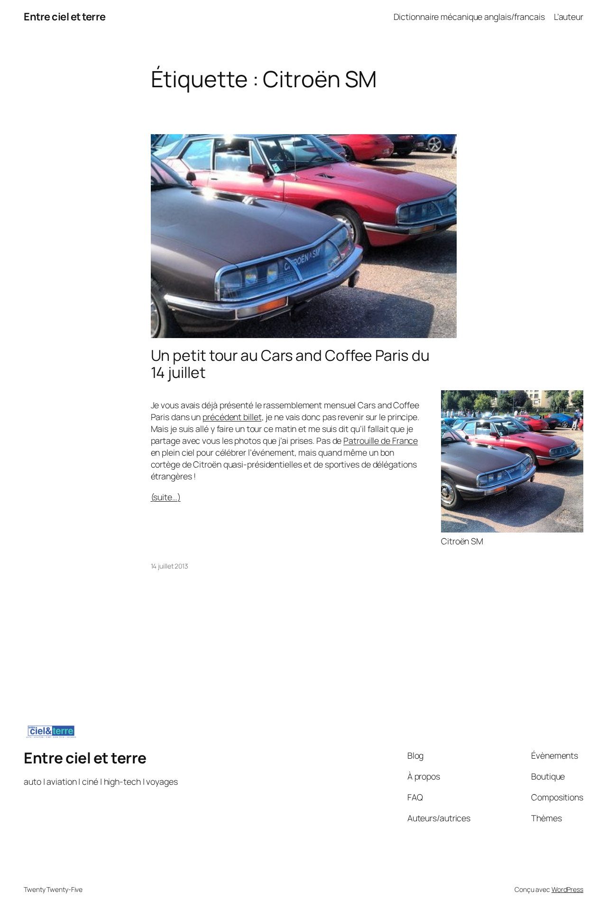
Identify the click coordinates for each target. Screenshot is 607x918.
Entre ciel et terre (65, 16)
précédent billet (231, 416)
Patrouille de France (380, 440)
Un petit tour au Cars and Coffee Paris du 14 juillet (290, 364)
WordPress (567, 889)
